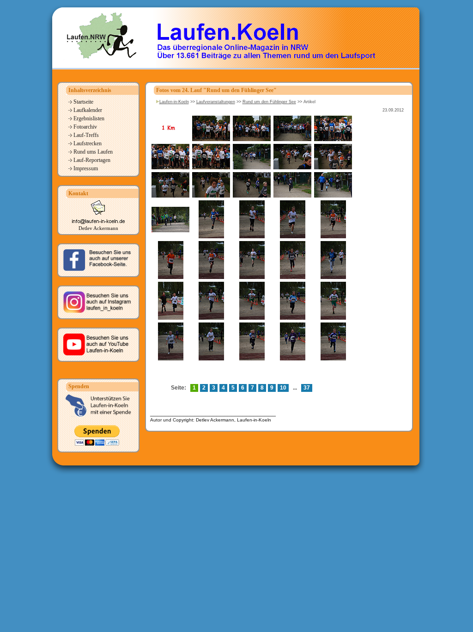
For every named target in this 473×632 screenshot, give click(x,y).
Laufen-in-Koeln (174, 101)
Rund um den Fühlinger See (269, 101)
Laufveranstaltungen (215, 101)
